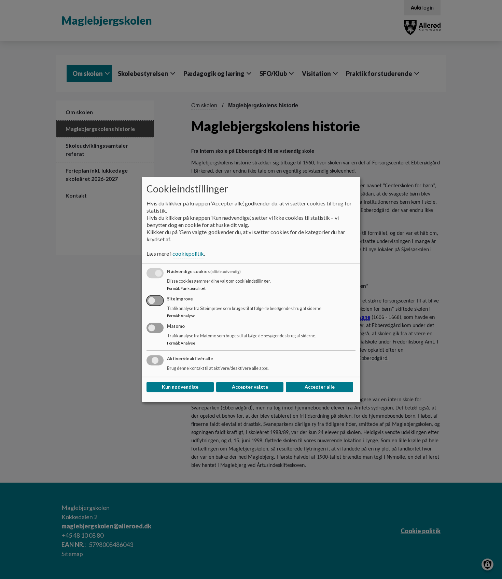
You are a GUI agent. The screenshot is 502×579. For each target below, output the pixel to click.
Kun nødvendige (180, 387)
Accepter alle (320, 387)
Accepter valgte (250, 387)
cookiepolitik (188, 254)
